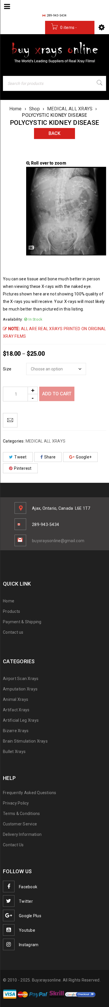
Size (7, 369)
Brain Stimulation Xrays (25, 741)
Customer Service (20, 824)
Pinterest (22, 468)
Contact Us (13, 844)
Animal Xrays (15, 699)
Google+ (84, 457)
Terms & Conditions (21, 813)
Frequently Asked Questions (29, 792)
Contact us (13, 632)
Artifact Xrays (16, 710)
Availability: (13, 319)
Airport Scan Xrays (21, 678)
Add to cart (57, 393)
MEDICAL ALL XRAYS (69, 109)
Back (54, 133)
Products (11, 611)
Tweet (20, 457)
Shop (34, 109)
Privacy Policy (16, 803)
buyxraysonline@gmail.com (58, 540)
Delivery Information (22, 834)
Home (15, 109)
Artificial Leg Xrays (21, 720)
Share (50, 457)
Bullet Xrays (14, 751)
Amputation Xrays (20, 689)
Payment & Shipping (22, 621)
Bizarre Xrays (15, 730)
